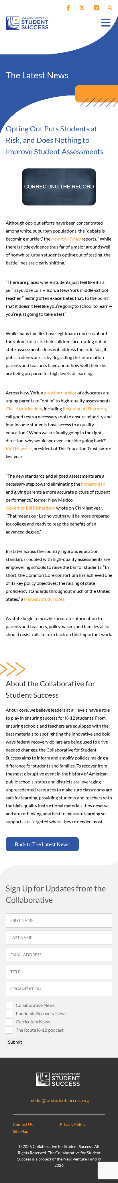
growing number (60, 392)
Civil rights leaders (24, 408)
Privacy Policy (72, 1124)
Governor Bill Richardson (30, 507)
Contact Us (23, 1124)
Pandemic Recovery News (41, 1013)
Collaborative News (35, 1005)
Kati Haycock (19, 448)
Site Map (20, 1131)
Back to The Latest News (42, 844)
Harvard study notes (44, 599)
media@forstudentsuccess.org (59, 1100)
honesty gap (93, 483)
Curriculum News (33, 1021)
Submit (15, 1041)
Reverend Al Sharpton (84, 408)
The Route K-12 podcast (40, 1030)
